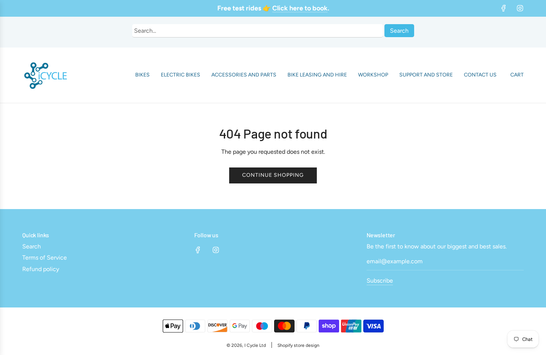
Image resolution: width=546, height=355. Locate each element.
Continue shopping (273, 175)
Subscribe (380, 280)
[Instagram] (520, 8)
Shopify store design (298, 345)
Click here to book (300, 8)
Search (399, 30)
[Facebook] (503, 8)
